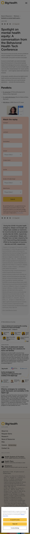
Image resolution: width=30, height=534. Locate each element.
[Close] (27, 509)
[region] (15, 520)
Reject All (15, 523)
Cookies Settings (15, 528)
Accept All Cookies (15, 519)
